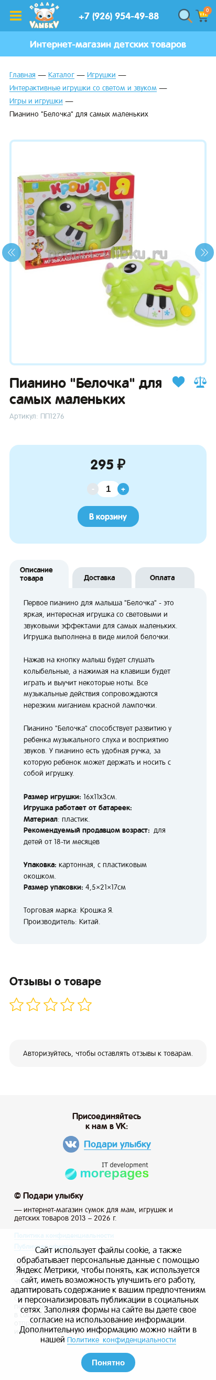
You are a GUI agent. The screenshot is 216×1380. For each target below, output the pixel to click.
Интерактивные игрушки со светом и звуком (83, 88)
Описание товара (36, 574)
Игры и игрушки (36, 101)
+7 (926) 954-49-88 (119, 15)
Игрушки (101, 75)
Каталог (61, 75)
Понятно (108, 1362)
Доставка (99, 577)
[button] (11, 252)
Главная (22, 75)
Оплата (162, 577)
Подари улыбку (117, 1143)
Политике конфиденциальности (121, 1340)
